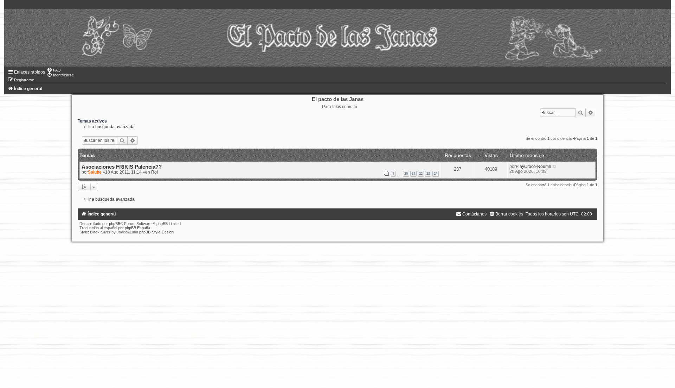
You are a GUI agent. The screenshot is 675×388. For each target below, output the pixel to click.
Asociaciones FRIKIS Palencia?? (122, 167)
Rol (154, 172)
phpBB (114, 223)
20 (406, 173)
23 (428, 173)
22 (421, 173)
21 (413, 173)
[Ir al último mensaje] (554, 166)
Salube (95, 172)
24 (435, 173)
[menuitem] (54, 70)
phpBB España (137, 228)
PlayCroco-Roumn (533, 166)
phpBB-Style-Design (156, 232)
